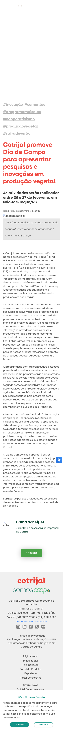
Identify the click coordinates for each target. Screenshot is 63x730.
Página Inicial (30, 656)
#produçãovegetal (20, 126)
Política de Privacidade (31, 635)
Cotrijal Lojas (30, 684)
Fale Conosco (30, 664)
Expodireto (30, 673)
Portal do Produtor (31, 669)
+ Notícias (31, 553)
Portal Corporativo (30, 677)
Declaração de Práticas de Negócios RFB (31, 639)
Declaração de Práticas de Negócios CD (32, 643)
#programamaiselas (22, 111)
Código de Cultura (31, 646)
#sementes (34, 104)
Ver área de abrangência (31, 621)
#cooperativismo (19, 119)
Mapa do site (30, 660)
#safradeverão (16, 133)
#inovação (13, 104)
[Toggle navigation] (57, 6)
